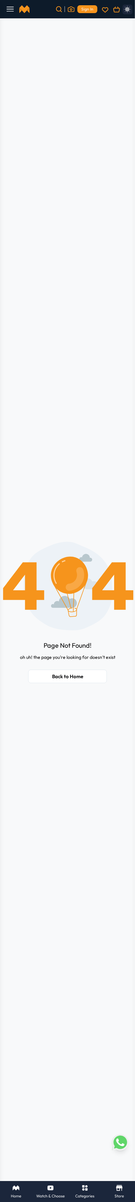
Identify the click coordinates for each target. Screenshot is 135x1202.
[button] (67, 587)
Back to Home (67, 676)
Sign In (87, 9)
